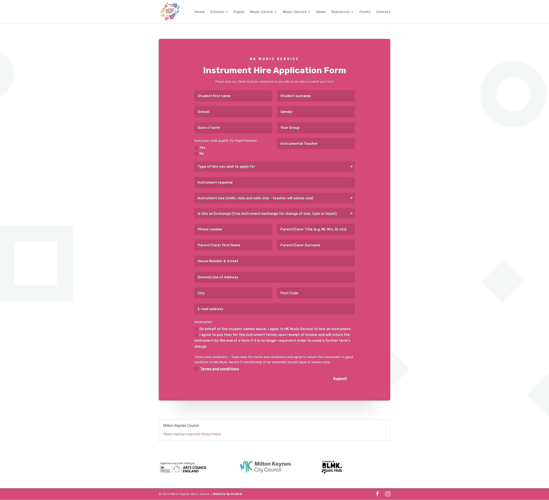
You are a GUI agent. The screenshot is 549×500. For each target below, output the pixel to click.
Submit (340, 379)
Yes (202, 148)
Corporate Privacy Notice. (204, 434)
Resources (341, 12)
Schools (217, 12)
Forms (365, 12)
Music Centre (261, 12)
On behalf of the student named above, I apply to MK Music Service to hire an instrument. (275, 329)
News (321, 12)
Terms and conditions (219, 369)
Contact (383, 12)
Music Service (295, 12)
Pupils (239, 12)
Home (200, 12)
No (201, 153)
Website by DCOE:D (227, 494)
